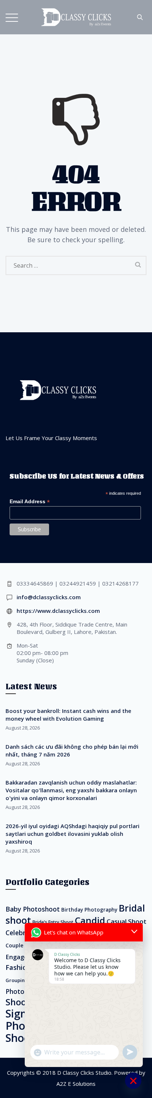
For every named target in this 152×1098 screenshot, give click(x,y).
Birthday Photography (89, 909)
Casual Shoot (126, 921)
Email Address (30, 501)
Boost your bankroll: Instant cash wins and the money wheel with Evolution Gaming (68, 714)
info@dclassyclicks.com (49, 597)
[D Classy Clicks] (76, 17)
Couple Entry (22, 945)
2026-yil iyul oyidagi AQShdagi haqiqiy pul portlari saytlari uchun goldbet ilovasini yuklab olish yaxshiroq (72, 833)
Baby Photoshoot (33, 909)
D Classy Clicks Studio (84, 1072)
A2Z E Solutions (76, 1083)
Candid (90, 920)
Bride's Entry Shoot (52, 922)
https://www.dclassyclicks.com (58, 610)
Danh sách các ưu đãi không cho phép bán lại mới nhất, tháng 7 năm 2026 (72, 750)
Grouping (17, 980)
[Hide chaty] (133, 1081)
